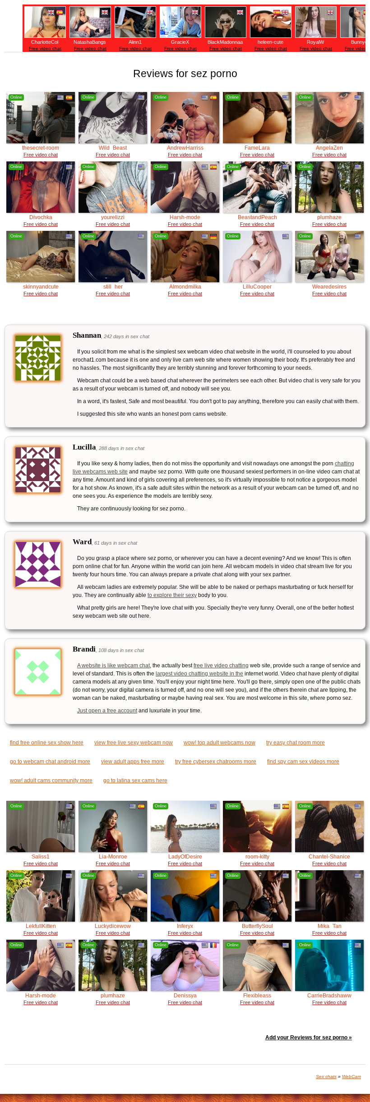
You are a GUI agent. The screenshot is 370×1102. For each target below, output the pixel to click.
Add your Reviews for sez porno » (308, 1037)
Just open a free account (107, 710)
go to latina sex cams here (135, 780)
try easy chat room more (295, 742)
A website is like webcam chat (113, 665)
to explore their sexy (172, 595)
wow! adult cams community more (51, 780)
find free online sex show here (46, 742)
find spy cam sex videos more (303, 761)
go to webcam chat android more (50, 761)
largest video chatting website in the (199, 673)
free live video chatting (221, 665)
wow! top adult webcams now (219, 742)
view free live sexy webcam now (133, 742)
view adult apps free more (132, 761)
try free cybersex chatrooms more (215, 761)
